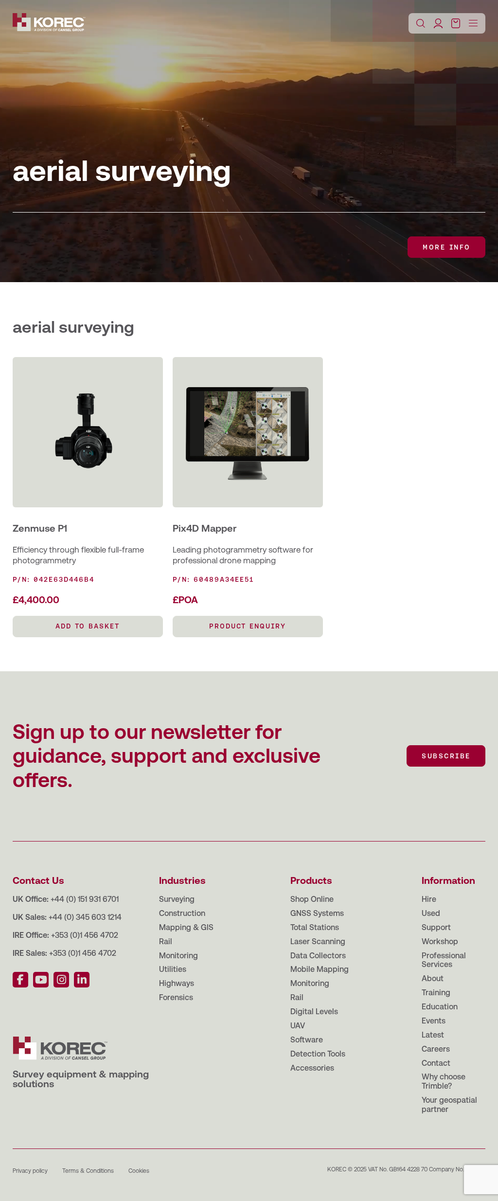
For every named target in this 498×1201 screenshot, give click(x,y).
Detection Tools (317, 1053)
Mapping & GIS (186, 927)
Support (436, 927)
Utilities (172, 969)
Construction (182, 913)
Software (306, 1039)
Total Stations (314, 927)
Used (431, 913)
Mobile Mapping (319, 969)
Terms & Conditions (88, 1170)
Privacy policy (30, 1170)
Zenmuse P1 (40, 528)
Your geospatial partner (449, 1104)
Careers (436, 1049)
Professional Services (444, 960)
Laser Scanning (317, 941)
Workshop (440, 941)
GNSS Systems (317, 913)
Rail (165, 941)
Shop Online (312, 899)
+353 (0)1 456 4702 (84, 935)
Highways (176, 983)
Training (436, 992)
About (433, 978)
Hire (429, 899)
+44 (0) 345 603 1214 (85, 917)
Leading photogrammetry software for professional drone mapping (243, 555)
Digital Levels (314, 1011)
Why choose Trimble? (443, 1081)
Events (433, 1020)
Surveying (177, 899)
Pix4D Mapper (204, 528)
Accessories (312, 1068)
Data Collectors (318, 955)
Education (440, 1006)
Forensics (176, 997)
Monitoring (178, 955)
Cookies (138, 1170)
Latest (433, 1035)
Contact (436, 1063)
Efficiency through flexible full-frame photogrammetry (78, 555)
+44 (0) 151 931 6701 (85, 899)
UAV (297, 1025)
